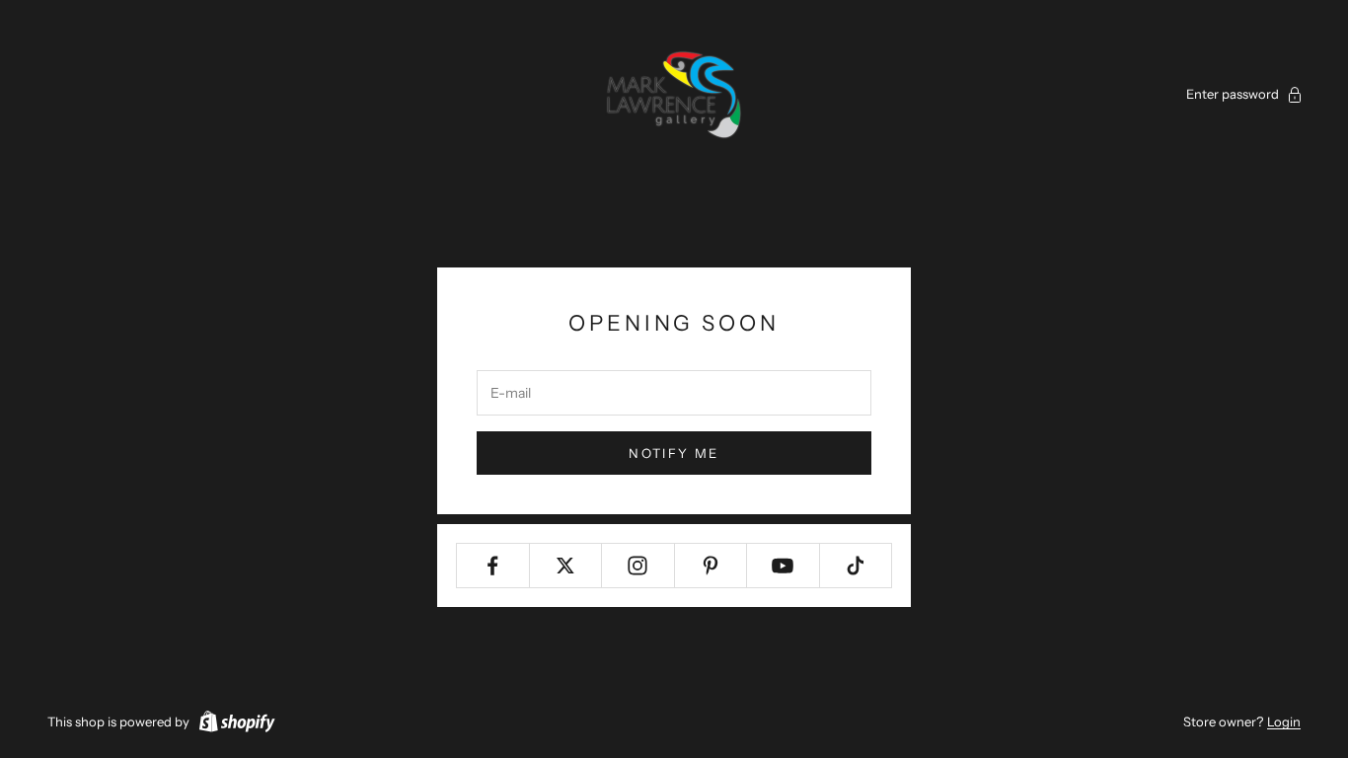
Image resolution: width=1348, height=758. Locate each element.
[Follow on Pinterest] (711, 565)
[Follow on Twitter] (566, 565)
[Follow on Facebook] (493, 565)
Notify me (673, 453)
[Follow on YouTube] (783, 565)
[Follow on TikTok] (856, 565)
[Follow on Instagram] (638, 565)
